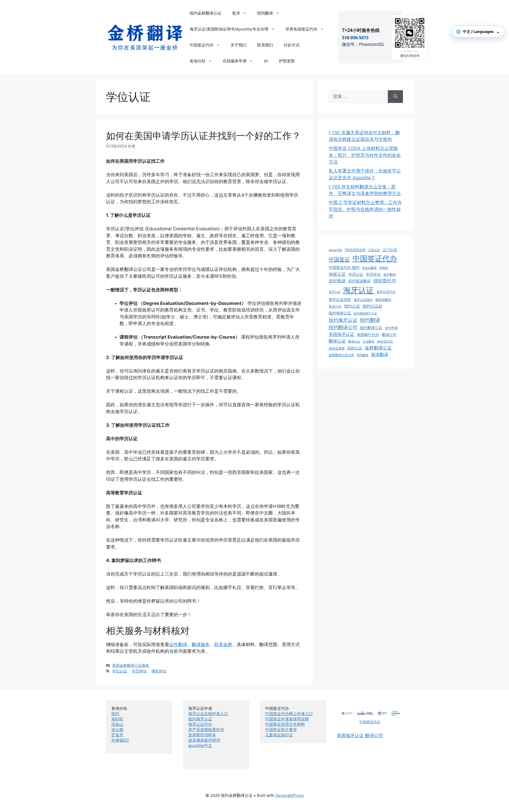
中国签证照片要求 (281, 729)
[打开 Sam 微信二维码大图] (409, 35)
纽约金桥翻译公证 (205, 13)
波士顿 (117, 729)
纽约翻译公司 (343, 327)
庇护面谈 (337, 280)
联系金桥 (223, 644)
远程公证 (354, 348)
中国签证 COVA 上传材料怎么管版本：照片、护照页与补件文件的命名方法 (365, 155)
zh (266, 60)
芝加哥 (117, 734)
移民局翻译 (383, 300)
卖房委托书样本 (202, 734)
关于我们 (239, 44)
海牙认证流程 (340, 299)
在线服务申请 (235, 60)
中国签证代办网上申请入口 (289, 713)
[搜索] (395, 96)
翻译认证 (354, 341)
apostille (335, 250)
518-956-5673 (355, 38)
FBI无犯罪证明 (355, 250)
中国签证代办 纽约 (344, 267)
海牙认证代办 (386, 292)
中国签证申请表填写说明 (287, 718)
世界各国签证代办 (301, 29)
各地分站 (197, 60)
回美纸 (383, 268)
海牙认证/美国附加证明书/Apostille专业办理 (229, 29)
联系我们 (265, 44)
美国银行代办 (368, 334)
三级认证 (374, 250)
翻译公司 (389, 334)
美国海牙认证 (341, 334)
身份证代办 (385, 341)
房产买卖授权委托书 (206, 729)
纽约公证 (352, 306)
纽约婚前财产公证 (365, 313)
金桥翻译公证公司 (341, 355)
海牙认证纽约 (363, 300)
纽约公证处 (373, 306)
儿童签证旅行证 (279, 734)
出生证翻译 (369, 268)
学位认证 (119, 671)
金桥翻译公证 (378, 348)
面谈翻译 (379, 354)
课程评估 (158, 671)
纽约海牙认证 (343, 320)
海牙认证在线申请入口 (208, 713)
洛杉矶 (117, 718)
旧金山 (117, 724)
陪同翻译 (265, 13)
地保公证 (337, 274)
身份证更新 (337, 348)
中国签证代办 (201, 44)
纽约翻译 (370, 320)
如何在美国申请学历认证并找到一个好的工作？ (203, 135)
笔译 (236, 13)
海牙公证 (334, 292)
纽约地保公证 (340, 313)
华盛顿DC (120, 740)
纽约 (115, 713)
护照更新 (287, 60)
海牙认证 (358, 290)
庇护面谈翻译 (359, 281)
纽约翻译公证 (371, 328)
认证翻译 (368, 341)
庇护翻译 (389, 274)
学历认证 (355, 274)
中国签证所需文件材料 (285, 724)
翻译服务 (201, 644)
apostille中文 (200, 745)
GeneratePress (289, 795)
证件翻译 (178, 644)
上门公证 (389, 250)
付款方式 (292, 44)
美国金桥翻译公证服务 (130, 665)
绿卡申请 (391, 328)
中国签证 (339, 259)
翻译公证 (337, 341)
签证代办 (335, 306)
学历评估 (139, 671)
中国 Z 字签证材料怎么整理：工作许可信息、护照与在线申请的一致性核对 (365, 209)
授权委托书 (384, 280)
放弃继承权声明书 (204, 740)
